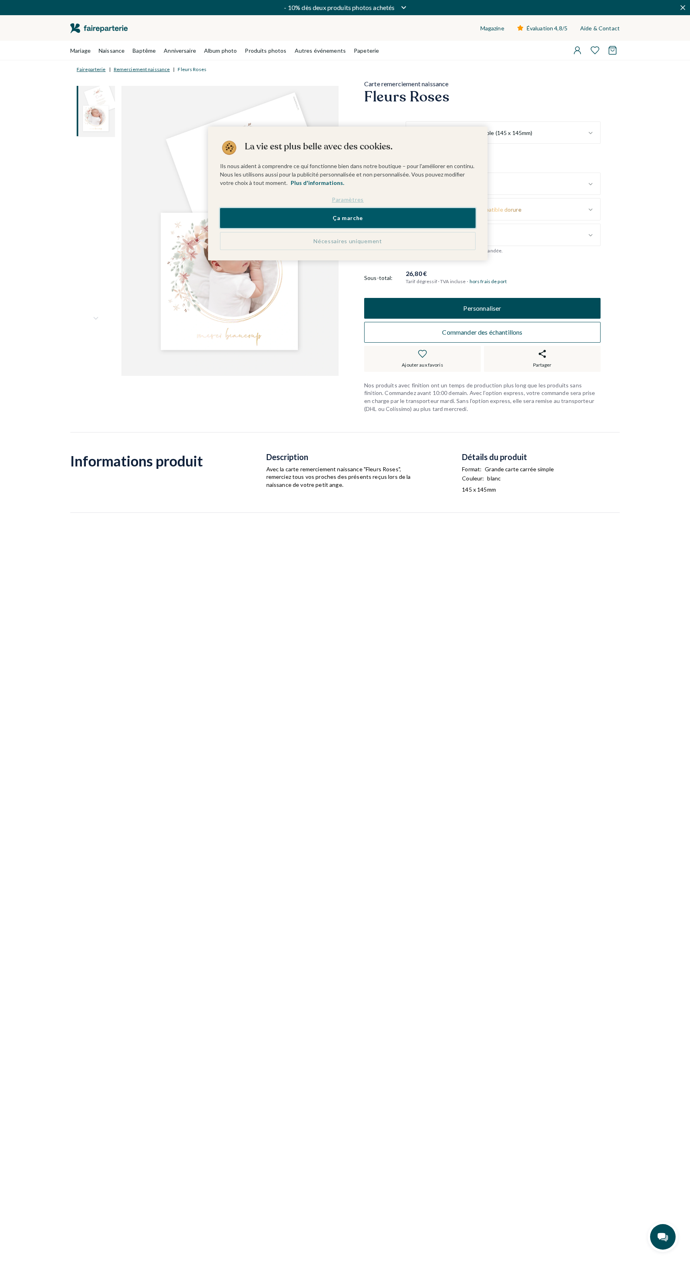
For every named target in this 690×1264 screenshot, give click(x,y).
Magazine (492, 28)
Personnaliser (482, 308)
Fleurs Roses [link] (192, 69)
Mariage (80, 50)
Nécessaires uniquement (347, 241)
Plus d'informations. (317, 182)
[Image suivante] (96, 318)
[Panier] (612, 50)
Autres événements (320, 50)
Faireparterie (91, 69)
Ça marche (348, 217)
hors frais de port (488, 282)
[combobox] (503, 133)
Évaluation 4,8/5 (547, 28)
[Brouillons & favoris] (595, 50)
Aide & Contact (600, 28)
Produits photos (265, 50)
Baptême (144, 50)
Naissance (112, 50)
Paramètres (348, 199)
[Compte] (577, 50)
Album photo (220, 50)
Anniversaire (180, 50)
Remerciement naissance (142, 69)
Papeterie (366, 50)
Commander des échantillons (482, 332)
